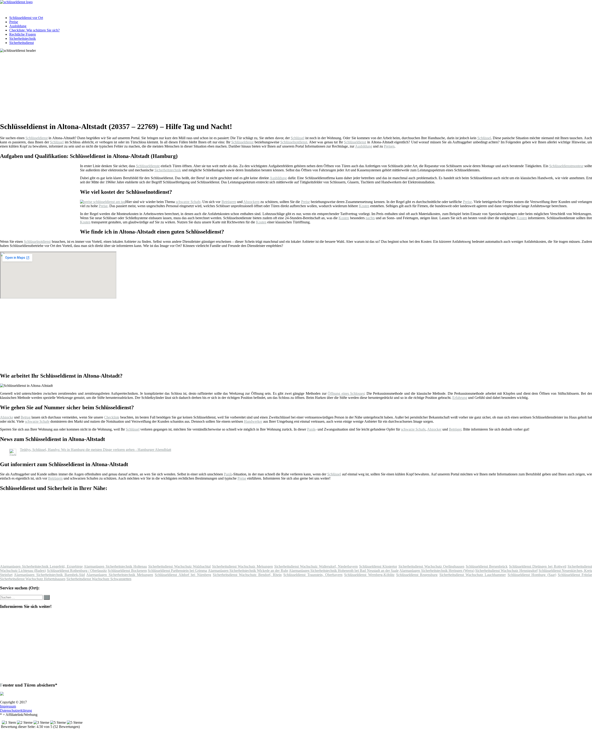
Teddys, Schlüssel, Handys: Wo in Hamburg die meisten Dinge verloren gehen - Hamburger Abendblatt (95, 450)
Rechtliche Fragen (22, 34)
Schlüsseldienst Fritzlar (575, 575)
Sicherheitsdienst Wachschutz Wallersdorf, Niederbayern (316, 566)
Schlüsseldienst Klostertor (378, 566)
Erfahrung (459, 398)
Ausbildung (17, 26)
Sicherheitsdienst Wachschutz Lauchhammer (472, 575)
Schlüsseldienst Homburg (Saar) (532, 575)
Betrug (26, 417)
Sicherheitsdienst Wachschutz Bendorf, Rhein (247, 575)
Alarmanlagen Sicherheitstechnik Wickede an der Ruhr (248, 571)
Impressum (8, 706)
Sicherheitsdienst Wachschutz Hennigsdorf (506, 571)
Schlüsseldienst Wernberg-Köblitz (369, 575)
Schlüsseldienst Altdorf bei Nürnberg (183, 575)
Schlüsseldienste (148, 166)
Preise (13, 22)
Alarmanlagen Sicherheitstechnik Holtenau (115, 566)
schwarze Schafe (188, 202)
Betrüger (455, 429)
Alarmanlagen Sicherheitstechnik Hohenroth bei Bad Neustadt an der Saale (344, 571)
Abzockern (251, 202)
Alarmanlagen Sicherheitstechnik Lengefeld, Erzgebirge (41, 566)
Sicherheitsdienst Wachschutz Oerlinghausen (431, 566)
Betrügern (229, 202)
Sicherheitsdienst (21, 43)
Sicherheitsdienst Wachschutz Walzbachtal (179, 566)
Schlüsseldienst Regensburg (417, 575)
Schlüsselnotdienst (293, 142)
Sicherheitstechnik (22, 38)
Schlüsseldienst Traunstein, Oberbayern (312, 575)
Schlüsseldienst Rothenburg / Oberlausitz (77, 571)
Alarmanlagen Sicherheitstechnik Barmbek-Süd (49, 575)
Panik (311, 429)
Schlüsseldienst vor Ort (26, 18)
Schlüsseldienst (36, 138)
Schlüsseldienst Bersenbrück (487, 566)
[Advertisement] (142, 85)
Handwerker (253, 421)
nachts (370, 218)
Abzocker (434, 429)
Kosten (364, 206)
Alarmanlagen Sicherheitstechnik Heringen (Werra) (436, 571)
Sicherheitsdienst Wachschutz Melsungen (242, 566)
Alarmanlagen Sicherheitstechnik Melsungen (119, 575)
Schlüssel (297, 138)
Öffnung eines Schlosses (346, 393)
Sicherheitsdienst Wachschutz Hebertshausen (32, 579)
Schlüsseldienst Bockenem (127, 571)
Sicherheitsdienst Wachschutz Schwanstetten (98, 579)
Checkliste (111, 417)
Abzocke (6, 417)
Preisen (389, 146)
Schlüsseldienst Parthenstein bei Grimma (177, 571)
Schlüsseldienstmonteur (566, 166)
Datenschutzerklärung (16, 710)
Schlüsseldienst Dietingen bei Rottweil (537, 566)
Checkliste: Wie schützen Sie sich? (34, 30)
